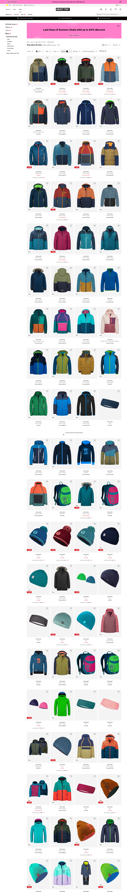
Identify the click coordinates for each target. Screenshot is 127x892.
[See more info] (38, 94)
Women (8, 9)
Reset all (103, 51)
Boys (32, 42)
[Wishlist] (116, 9)
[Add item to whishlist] (47, 58)
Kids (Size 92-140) (40, 42)
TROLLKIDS (50, 42)
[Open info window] (120, 2)
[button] (106, 45)
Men (14, 9)
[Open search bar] (97, 14)
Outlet (9, 5)
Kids (20, 9)
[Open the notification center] (111, 9)
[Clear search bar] (120, 14)
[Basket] (120, 9)
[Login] (106, 9)
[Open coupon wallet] (101, 9)
